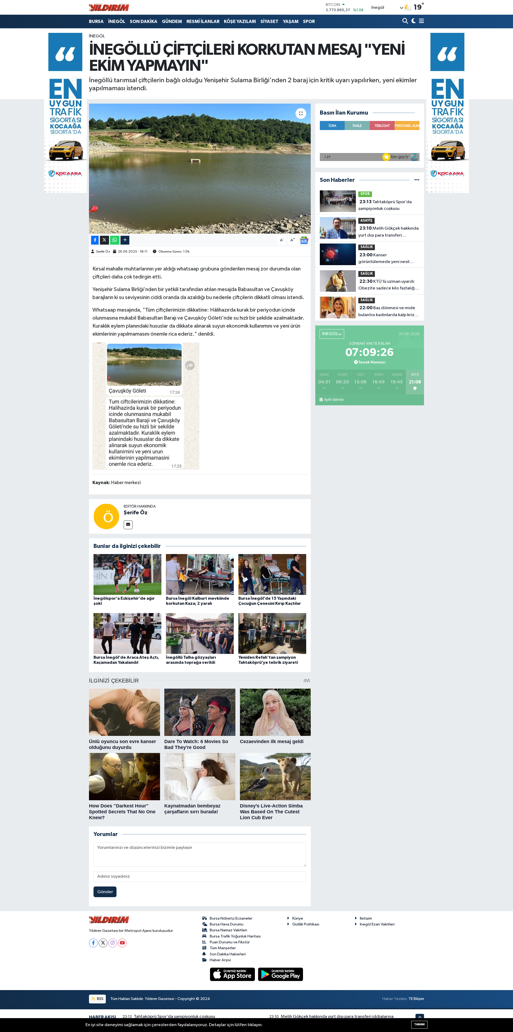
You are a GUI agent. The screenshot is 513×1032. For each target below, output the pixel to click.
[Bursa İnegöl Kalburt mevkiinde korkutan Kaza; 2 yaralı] (200, 574)
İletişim (366, 918)
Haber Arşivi (220, 960)
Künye (297, 918)
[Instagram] (112, 943)
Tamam (419, 1024)
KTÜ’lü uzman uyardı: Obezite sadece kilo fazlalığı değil (387, 285)
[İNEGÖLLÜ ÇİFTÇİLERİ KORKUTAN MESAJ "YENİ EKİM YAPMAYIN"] (200, 169)
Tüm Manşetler (223, 948)
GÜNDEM (172, 21)
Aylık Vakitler (334, 400)
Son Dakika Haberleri (228, 954)
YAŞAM (290, 21)
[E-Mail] (128, 524)
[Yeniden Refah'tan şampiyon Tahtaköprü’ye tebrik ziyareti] (272, 633)
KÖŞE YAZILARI (240, 21)
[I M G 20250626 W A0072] (145, 406)
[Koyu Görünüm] (413, 21)
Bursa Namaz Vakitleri (228, 930)
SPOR (309, 21)
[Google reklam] (65, 113)
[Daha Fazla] (125, 240)
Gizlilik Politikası (305, 924)
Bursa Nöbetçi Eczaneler (231, 918)
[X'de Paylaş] (104, 240)
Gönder (105, 892)
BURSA (96, 21)
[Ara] (405, 21)
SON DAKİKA (143, 21)
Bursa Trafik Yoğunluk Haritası (235, 936)
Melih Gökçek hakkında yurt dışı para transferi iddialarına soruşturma (388, 232)
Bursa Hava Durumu (226, 924)
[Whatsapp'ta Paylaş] (114, 240)
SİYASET (269, 21)
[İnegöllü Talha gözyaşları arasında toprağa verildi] (200, 633)
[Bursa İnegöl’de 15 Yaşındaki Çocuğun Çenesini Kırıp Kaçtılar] (272, 574)
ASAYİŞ (366, 220)
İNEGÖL (116, 21)
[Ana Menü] (420, 21)
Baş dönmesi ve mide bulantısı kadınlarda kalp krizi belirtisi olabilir (386, 311)
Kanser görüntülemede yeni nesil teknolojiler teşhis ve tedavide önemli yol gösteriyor (388, 259)
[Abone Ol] (304, 240)
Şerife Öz (103, 251)
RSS (99, 999)
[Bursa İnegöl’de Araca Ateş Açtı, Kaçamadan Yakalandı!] (127, 633)
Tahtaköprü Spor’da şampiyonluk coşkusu (385, 205)
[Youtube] (122, 943)
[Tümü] (416, 180)
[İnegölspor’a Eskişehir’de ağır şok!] (127, 574)
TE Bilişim (416, 999)
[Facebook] (93, 943)
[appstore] (233, 974)
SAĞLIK (366, 247)
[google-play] (280, 974)
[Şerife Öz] (106, 516)
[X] (103, 943)
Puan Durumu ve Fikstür (230, 942)
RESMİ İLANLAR (202, 21)
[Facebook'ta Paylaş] (95, 240)
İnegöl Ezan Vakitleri (377, 924)
